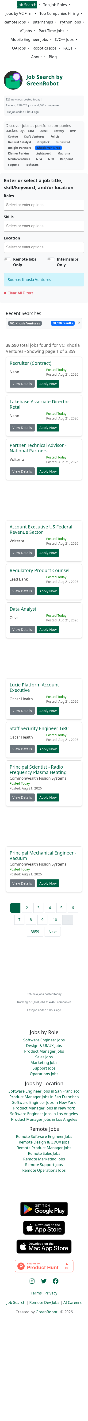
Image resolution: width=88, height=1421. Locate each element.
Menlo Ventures (19, 159)
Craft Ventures (34, 137)
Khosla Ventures (48, 148)
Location (12, 238)
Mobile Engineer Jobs (29, 39)
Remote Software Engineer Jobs (44, 1136)
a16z (31, 131)
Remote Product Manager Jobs (44, 1147)
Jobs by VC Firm (19, 13)
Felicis (54, 137)
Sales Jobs (44, 1056)
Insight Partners (19, 148)
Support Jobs (44, 1068)
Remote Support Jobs (44, 1164)
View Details (22, 383)
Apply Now (48, 383)
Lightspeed (43, 153)
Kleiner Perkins (18, 153)
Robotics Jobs (45, 48)
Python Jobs (70, 22)
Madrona (63, 153)
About (36, 56)
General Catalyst (19, 142)
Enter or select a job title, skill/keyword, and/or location (38, 184)
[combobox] (44, 205)
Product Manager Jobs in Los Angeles (44, 1119)
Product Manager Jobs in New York (44, 1108)
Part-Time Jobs (51, 30)
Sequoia (13, 165)
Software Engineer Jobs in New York (44, 1102)
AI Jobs (26, 30)
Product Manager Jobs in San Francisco (44, 1096)
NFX (51, 159)
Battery (59, 131)
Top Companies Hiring (59, 13)
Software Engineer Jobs (44, 1040)
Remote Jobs (15, 22)
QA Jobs (19, 48)
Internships (43, 22)
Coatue (13, 137)
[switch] (7, 259)
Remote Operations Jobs (44, 1170)
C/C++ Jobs (64, 39)
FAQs (68, 48)
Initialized (63, 142)
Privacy (51, 1293)
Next (53, 931)
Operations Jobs (44, 1073)
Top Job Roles (55, 4)
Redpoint (66, 159)
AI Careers (72, 1302)
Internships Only (68, 262)
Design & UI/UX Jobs (44, 1045)
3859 (35, 931)
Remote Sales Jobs (44, 1153)
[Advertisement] (44, 502)
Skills (9, 217)
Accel (44, 131)
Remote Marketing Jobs (44, 1159)
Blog (53, 56)
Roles (9, 195)
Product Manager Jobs (44, 1051)
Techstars (31, 165)
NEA (39, 159)
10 (55, 919)
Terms (36, 1293)
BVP (73, 131)
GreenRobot (46, 1311)
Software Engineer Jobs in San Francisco (44, 1091)
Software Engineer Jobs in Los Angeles (44, 1113)
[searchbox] (45, 205)
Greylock (43, 142)
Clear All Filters (20, 293)
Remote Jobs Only (24, 262)
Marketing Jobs (44, 1062)
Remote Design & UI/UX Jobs (44, 1142)
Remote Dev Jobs (44, 1302)
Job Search (27, 4)
